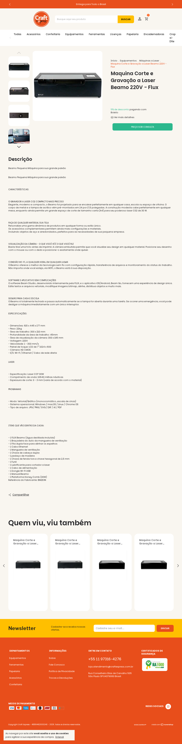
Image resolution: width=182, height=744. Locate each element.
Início (114, 60)
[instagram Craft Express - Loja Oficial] (168, 706)
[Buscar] (126, 19)
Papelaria (132, 34)
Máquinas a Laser (149, 60)
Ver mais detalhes (124, 117)
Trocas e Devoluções (61, 677)
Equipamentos (74, 34)
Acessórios (34, 34)
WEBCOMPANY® (140, 725)
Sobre (52, 658)
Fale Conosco (57, 664)
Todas (17, 34)
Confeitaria (53, 34)
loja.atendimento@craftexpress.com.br (110, 666)
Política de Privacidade (62, 671)
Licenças (115, 34)
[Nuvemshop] (162, 725)
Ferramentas (97, 34)
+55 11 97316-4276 (104, 659)
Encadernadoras (154, 34)
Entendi (59, 736)
